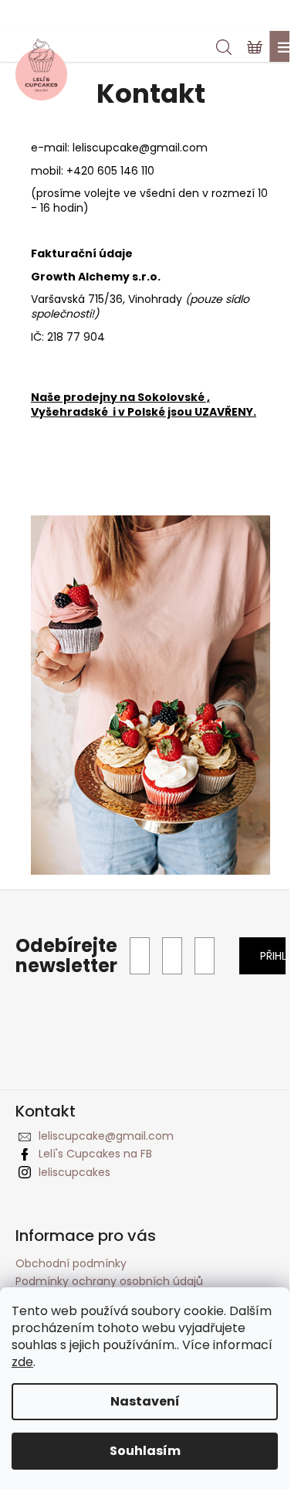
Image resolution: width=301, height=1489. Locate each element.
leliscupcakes (74, 1172)
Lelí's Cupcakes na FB (95, 1153)
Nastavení (145, 1401)
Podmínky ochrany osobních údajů (109, 1281)
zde (22, 1362)
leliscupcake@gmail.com (140, 147)
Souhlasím (145, 1451)
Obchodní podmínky (71, 1263)
